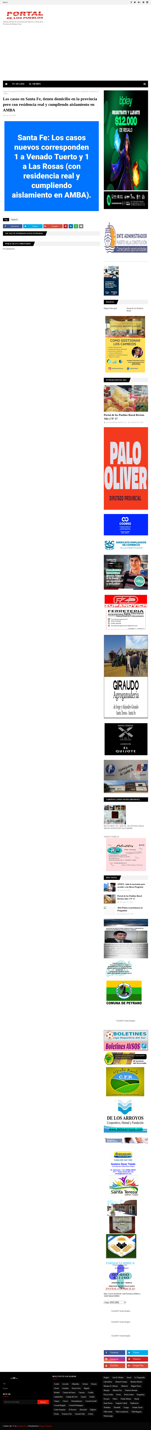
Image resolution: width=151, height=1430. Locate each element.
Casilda (90, 1393)
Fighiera (93, 1410)
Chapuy (56, 1401)
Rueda (136, 1399)
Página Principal (8, 91)
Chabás (92, 1397)
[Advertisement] (75, 58)
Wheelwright (108, 1416)
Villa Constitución (122, 1412)
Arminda (65, 1388)
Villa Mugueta (136, 1412)
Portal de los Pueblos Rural (135, 309)
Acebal (56, 1384)
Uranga (126, 1407)
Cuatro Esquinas (59, 1410)
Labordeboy (108, 1382)
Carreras (82, 1393)
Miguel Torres (136, 1386)
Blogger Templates (45, 1426)
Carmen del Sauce (69, 1393)
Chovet (65, 1401)
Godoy (90, 1414)
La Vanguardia (139, 1377)
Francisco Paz (67, 1414)
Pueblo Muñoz (126, 1399)
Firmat (56, 1414)
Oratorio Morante (131, 1390)
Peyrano (106, 1399)
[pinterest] (143, 2)
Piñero (115, 1399)
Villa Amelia (108, 1412)
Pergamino (140, 1395)
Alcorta (85, 1384)
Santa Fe (19, 91)
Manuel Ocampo (121, 1382)
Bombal (56, 1393)
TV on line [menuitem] (18, 84)
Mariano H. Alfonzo (111, 1386)
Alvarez (93, 1384)
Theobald (117, 1407)
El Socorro (72, 1410)
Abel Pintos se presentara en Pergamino (130, 909)
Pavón (118, 1395)
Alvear (56, 1388)
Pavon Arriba (108, 1395)
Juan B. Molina (118, 1377)
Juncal (129, 1377)
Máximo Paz (117, 1390)
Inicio (5, 2)
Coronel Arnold (91, 1401)
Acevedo (65, 1384)
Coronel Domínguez (76, 1405)
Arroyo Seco (76, 1388)
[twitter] (134, 2)
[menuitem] (6, 84)
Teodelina (107, 1407)
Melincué (124, 1386)
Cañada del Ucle (71, 1397)
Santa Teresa (108, 1403)
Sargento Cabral (121, 1403)
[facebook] (131, 2)
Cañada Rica (58, 1397)
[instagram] (147, 2)
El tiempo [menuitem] (35, 84)
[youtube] (114, 1365)
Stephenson (134, 1403)
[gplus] (139, 2)
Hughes (106, 1377)
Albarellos (75, 1384)
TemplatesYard (22, 1426)
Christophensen (76, 1401)
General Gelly (80, 1414)
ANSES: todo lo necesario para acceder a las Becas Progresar (131, 885)
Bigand (86, 1388)
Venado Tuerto (137, 1407)
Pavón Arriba (128, 1395)
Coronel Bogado (59, 1405)
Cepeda (83, 1397)
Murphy (106, 1390)
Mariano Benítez (136, 1382)
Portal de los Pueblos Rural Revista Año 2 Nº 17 (124, 416)
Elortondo (83, 1410)
